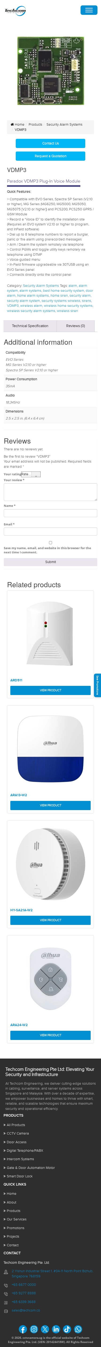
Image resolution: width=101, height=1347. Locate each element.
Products (35, 125)
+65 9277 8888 (24, 1293)
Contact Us (50, 143)
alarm (73, 286)
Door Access (17, 1142)
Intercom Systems (20, 1159)
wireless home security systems (68, 306)
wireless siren (67, 311)
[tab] (30, 326)
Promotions (15, 1228)
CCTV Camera (18, 1133)
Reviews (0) (75, 326)
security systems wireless (61, 301)
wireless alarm (31, 306)
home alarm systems (33, 296)
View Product (50, 690)
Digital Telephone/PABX (25, 1151)
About (11, 1202)
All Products (16, 1125)
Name (10, 506)
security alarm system (23, 301)
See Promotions (97, 685)
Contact (13, 1245)
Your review (14, 480)
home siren (59, 296)
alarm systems (30, 291)
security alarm (80, 296)
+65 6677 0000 (24, 1285)
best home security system (63, 291)
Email (9, 524)
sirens (86, 301)
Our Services (17, 1219)
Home (19, 125)
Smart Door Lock (20, 1176)
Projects (13, 1237)
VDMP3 (13, 306)
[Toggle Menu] (89, 10)
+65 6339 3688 (24, 1302)
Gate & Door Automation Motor (31, 1168)
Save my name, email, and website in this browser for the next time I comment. (47, 550)
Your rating (12, 474)
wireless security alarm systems (31, 311)
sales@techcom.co (26, 1310)
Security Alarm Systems (64, 125)
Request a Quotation (50, 156)
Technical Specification (30, 326)
